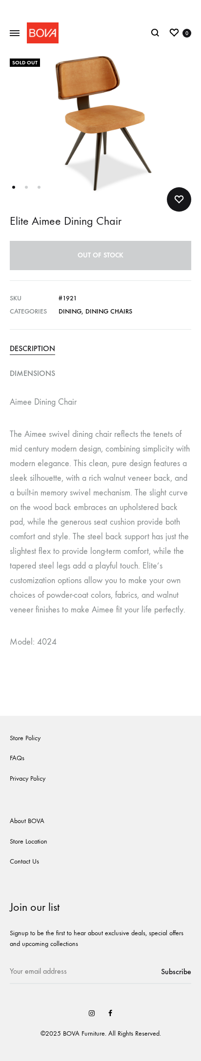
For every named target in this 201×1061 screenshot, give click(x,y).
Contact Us (24, 861)
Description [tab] (32, 348)
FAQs (17, 758)
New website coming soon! (101, 8)
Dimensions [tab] (32, 373)
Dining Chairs (108, 311)
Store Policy (25, 738)
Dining (70, 311)
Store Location (28, 841)
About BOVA (27, 821)
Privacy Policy (27, 778)
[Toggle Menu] (15, 33)
